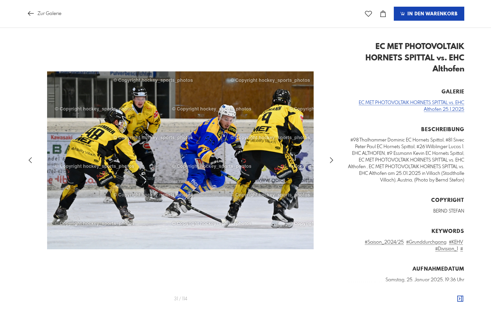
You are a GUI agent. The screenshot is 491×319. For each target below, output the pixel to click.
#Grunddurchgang (426, 242)
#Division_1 (446, 249)
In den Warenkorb (432, 14)
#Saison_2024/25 (384, 242)
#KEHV (456, 242)
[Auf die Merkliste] (368, 13)
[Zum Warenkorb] (383, 13)
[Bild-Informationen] (460, 299)
